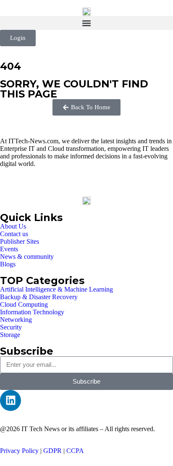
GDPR (52, 450)
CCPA (75, 450)
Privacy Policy (19, 450)
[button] (86, 23)
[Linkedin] (10, 400)
